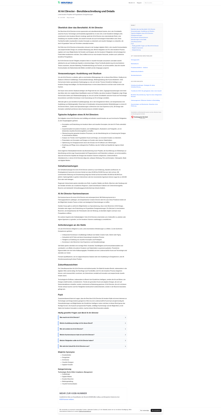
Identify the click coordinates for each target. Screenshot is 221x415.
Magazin (139, 2)
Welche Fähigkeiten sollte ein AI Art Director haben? (77, 340)
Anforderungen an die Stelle (138, 39)
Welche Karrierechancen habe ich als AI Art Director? (77, 334)
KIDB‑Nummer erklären (66, 399)
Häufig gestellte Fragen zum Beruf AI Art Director (145, 45)
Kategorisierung (136, 50)
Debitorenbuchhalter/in (137, 71)
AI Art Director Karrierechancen (139, 37)
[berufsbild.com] (65, 2)
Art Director (97, 27)
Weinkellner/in (135, 63)
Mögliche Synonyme (137, 47)
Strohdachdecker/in (136, 75)
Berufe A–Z (132, 2)
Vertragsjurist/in (135, 59)
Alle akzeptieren (156, 410)
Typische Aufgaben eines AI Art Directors (142, 33)
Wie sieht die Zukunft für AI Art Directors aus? (75, 346)
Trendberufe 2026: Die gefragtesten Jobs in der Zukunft (146, 91)
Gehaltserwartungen (136, 35)
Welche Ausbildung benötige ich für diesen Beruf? (76, 323)
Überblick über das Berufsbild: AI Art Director (143, 29)
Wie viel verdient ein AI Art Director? (71, 329)
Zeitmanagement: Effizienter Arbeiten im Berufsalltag (145, 100)
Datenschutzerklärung (85, 411)
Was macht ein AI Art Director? (70, 317)
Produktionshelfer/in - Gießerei (139, 67)
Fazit (132, 43)
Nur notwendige (144, 410)
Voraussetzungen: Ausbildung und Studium (142, 31)
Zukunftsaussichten (136, 41)
